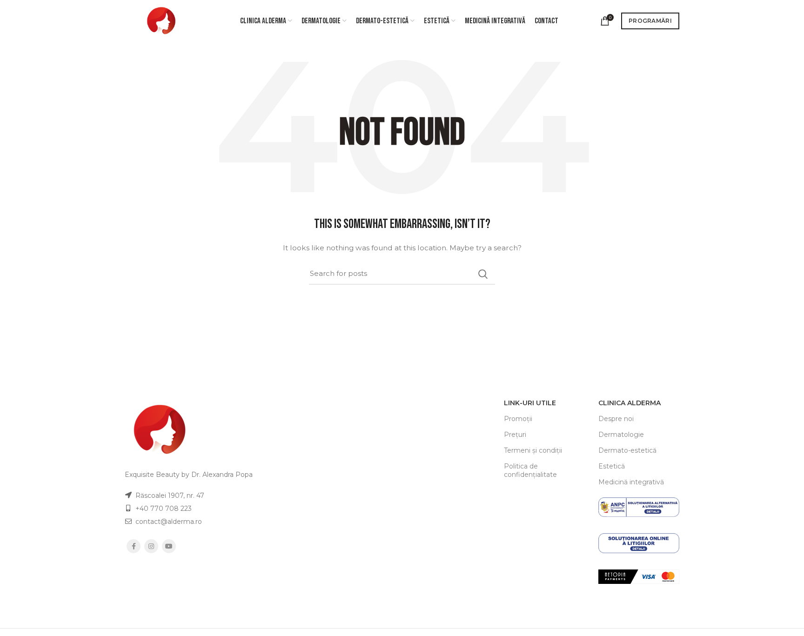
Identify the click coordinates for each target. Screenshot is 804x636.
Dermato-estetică (627, 450)
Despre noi (616, 419)
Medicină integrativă (631, 482)
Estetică (611, 466)
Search (482, 274)
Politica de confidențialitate (530, 470)
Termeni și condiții (533, 450)
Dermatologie (621, 434)
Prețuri (515, 434)
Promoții (518, 419)
